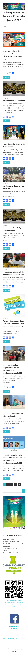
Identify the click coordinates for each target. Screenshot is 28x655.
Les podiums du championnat (14, 100)
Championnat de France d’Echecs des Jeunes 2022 (14, 16)
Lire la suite (6, 77)
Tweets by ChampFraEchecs (10, 638)
